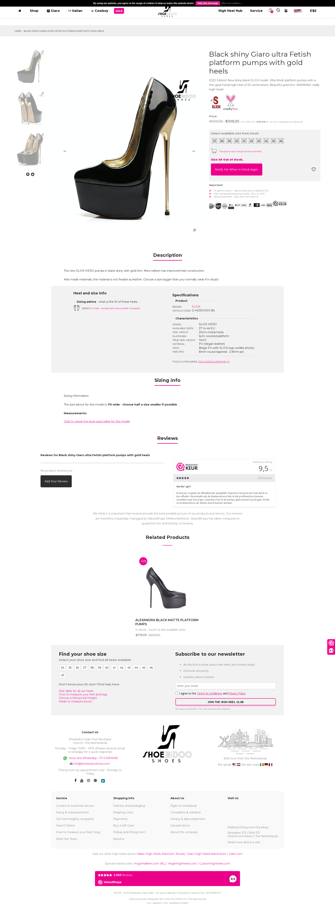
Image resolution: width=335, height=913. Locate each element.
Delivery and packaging (129, 806)
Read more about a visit (244, 842)
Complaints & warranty (185, 812)
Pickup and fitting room (129, 832)
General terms (180, 825)
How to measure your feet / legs (78, 832)
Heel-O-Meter (65, 825)
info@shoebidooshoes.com (91, 763)
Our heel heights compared (74, 819)
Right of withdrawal (183, 806)
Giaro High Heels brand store (206, 854)
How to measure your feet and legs (83, 694)
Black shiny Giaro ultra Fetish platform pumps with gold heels (64, 31)
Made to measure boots (75, 701)
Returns (118, 839)
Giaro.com (236, 854)
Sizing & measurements (72, 812)
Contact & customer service (75, 806)
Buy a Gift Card (123, 825)
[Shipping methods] (221, 206)
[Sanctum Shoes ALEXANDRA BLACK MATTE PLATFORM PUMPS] (167, 583)
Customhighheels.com (214, 863)
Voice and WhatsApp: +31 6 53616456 (93, 758)
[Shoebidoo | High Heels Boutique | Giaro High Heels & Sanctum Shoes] (167, 10)
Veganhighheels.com (182, 863)
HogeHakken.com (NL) (150, 863)
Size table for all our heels (76, 691)
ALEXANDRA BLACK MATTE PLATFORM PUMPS (167, 622)
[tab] (167, 256)
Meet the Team (66, 839)
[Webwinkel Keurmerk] (280, 203)
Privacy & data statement (187, 819)
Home (18, 31)
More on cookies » (232, 3)
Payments (120, 819)
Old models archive (214, 361)
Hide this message (208, 3)
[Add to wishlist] (314, 170)
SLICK (196, 306)
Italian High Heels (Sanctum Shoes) (161, 854)
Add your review (56, 481)
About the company (184, 832)
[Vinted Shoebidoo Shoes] (103, 780)
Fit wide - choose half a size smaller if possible (115, 308)
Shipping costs (123, 812)
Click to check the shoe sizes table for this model (97, 421)
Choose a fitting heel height (78, 698)
